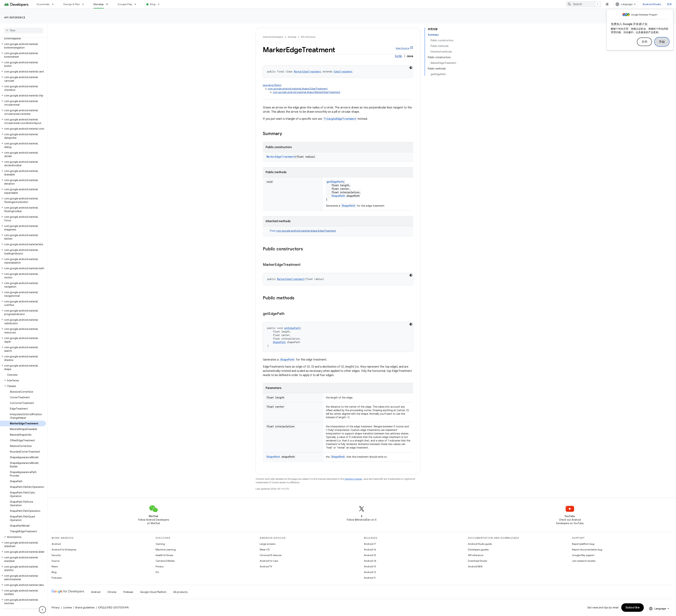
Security (56, 555)
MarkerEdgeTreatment (307, 71)
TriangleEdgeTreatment (340, 118)
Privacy (160, 566)
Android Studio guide (480, 543)
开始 (662, 42)
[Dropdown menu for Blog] (160, 4)
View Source (402, 48)
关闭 (644, 42)
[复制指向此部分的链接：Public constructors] (306, 249)
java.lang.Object (272, 85)
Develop (98, 4)
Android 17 (370, 543)
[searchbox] (23, 30)
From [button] (303, 230)
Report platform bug (583, 543)
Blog (152, 4)
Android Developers (273, 36)
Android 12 (370, 572)
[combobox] (583, 4)
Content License (353, 478)
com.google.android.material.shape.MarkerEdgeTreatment (306, 92)
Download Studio (477, 560)
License (67, 607)
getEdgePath (335, 181)
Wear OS (265, 549)
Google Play (125, 4)
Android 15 (370, 555)
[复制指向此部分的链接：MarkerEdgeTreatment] (304, 265)
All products (180, 592)
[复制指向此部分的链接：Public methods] (297, 298)
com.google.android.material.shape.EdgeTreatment (298, 88)
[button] (23, 45)
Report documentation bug (587, 549)
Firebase (128, 592)
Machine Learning (166, 549)
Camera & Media (165, 560)
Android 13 (370, 566)
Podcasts (57, 577)
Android (56, 543)
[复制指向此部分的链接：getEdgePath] (288, 314)
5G (157, 572)
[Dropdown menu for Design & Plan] (84, 4)
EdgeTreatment (343, 71)
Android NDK (475, 566)
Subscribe (632, 607)
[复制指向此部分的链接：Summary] (285, 134)
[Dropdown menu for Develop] (108, 4)
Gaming (160, 543)
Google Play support (583, 555)
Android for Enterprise (64, 549)
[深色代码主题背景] (411, 68)
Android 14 (370, 560)
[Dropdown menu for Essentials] (54, 4)
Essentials (43, 4)
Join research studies (583, 560)
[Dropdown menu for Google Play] (137, 4)
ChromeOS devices (270, 555)
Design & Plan (71, 4)
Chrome (111, 592)
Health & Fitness (164, 555)
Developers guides (478, 549)
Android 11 (370, 577)
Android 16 (370, 549)
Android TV (266, 566)
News (55, 566)
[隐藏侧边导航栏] (42, 609)
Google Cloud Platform (153, 592)
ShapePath (338, 195)
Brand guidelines (85, 607)
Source (56, 560)
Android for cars (269, 560)
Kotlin (398, 56)
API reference (15, 17)
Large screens (267, 543)
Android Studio (652, 4)
